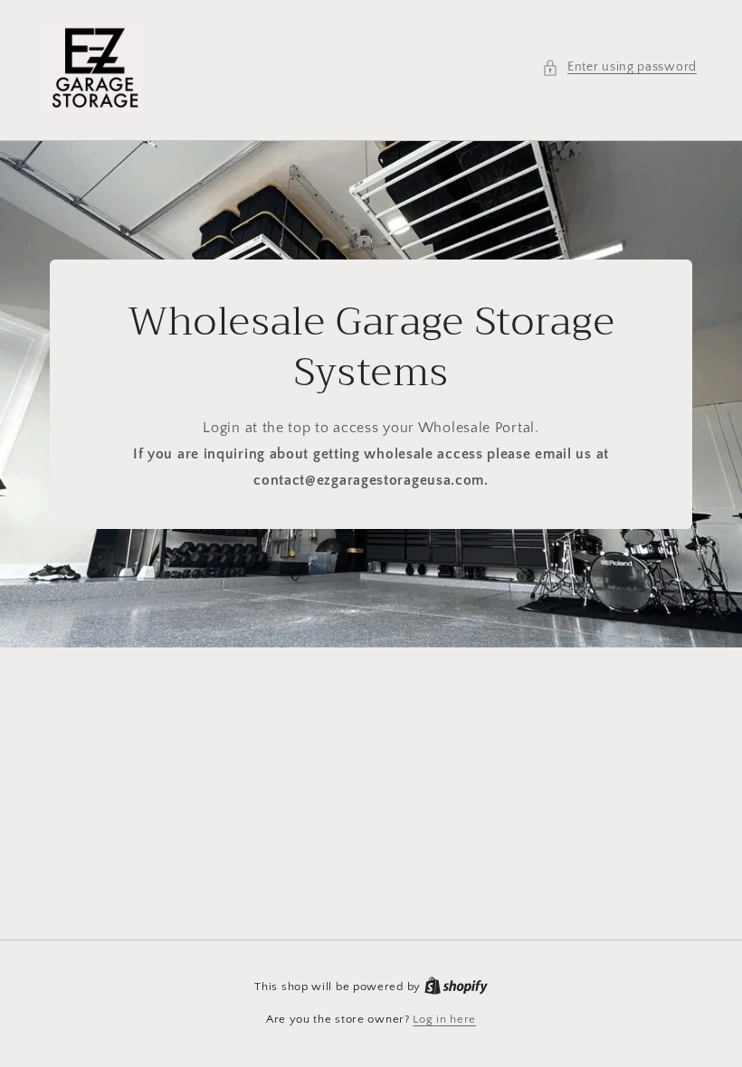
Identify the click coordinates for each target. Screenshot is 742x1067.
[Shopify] (456, 986)
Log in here (444, 1019)
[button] (619, 67)
